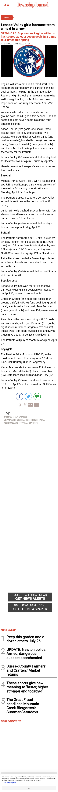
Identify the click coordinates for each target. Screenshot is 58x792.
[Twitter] (28, 396)
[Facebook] (19, 396)
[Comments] (37, 396)
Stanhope (6, 44)
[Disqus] (29, 466)
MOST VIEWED (8, 629)
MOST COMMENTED (11, 720)
